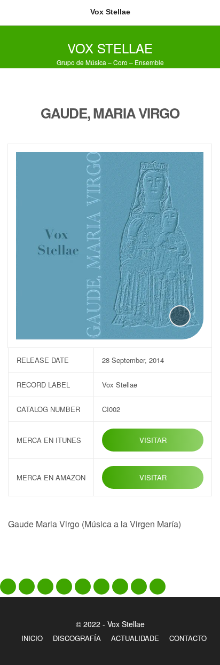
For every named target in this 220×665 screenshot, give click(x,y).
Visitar (153, 440)
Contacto (188, 638)
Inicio (32, 638)
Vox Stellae (110, 47)
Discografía (77, 638)
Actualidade (135, 638)
